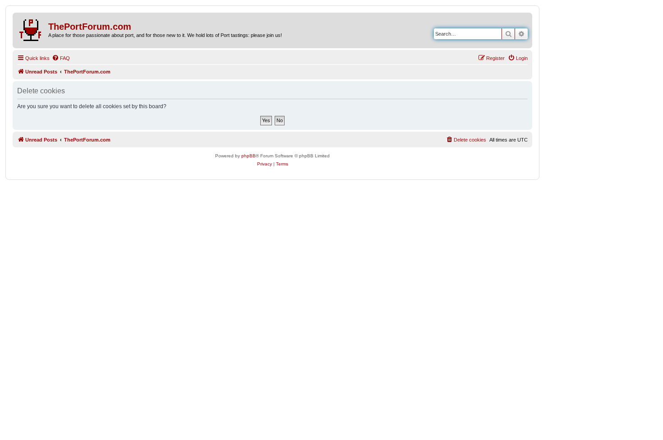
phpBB (248, 155)
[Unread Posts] (31, 28)
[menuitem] (61, 58)
